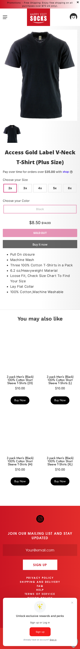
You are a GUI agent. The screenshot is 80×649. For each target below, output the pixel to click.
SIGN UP (40, 564)
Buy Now (20, 400)
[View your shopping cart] (73, 17)
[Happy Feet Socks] (38, 17)
